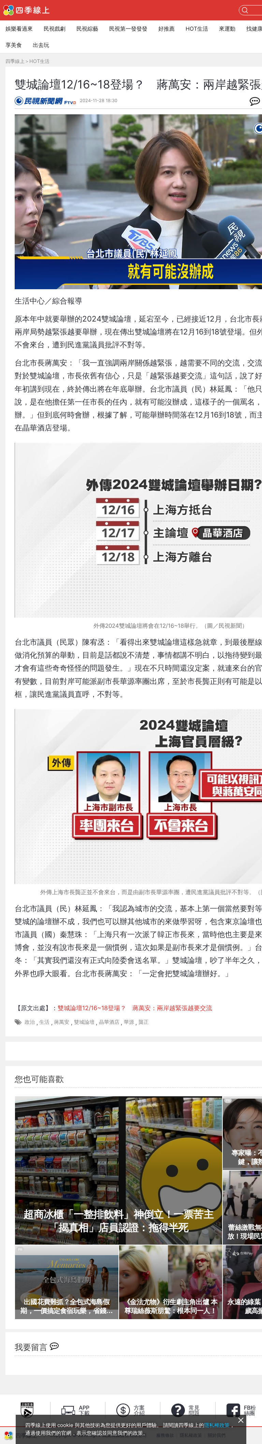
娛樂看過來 (19, 28)
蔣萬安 (61, 1022)
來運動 (227, 28)
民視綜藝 (87, 28)
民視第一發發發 (128, 28)
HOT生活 (197, 28)
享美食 (13, 45)
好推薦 (166, 28)
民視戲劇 (55, 28)
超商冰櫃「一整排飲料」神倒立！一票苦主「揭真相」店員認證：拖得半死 (119, 1221)
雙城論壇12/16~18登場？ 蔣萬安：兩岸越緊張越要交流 (135, 1008)
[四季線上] (26, 10)
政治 (30, 1022)
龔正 (144, 1022)
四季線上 (15, 61)
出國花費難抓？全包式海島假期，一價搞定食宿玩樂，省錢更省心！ (66, 1306)
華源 (129, 1022)
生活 (44, 1022)
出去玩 (41, 45)
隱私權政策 (217, 1425)
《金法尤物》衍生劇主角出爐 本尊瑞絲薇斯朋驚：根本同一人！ (170, 1306)
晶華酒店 (109, 1022)
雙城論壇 (84, 1022)
